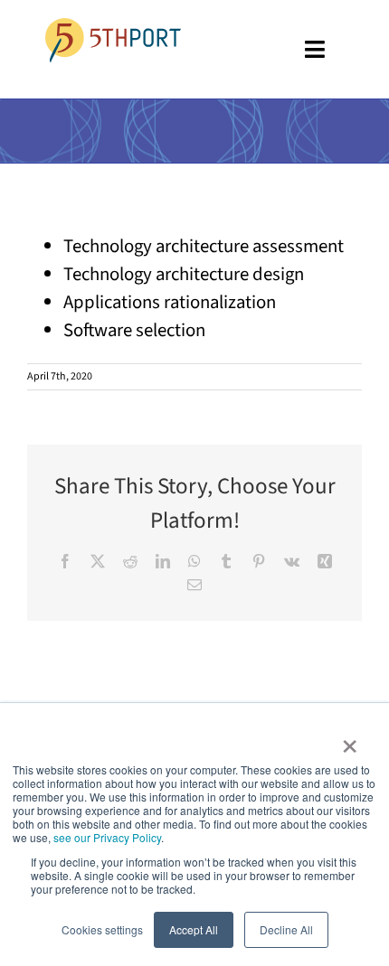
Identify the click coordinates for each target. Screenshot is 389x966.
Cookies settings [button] (102, 929)
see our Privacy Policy (107, 837)
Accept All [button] (193, 929)
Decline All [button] (286, 929)
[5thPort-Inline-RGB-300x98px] (113, 27)
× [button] (349, 740)
